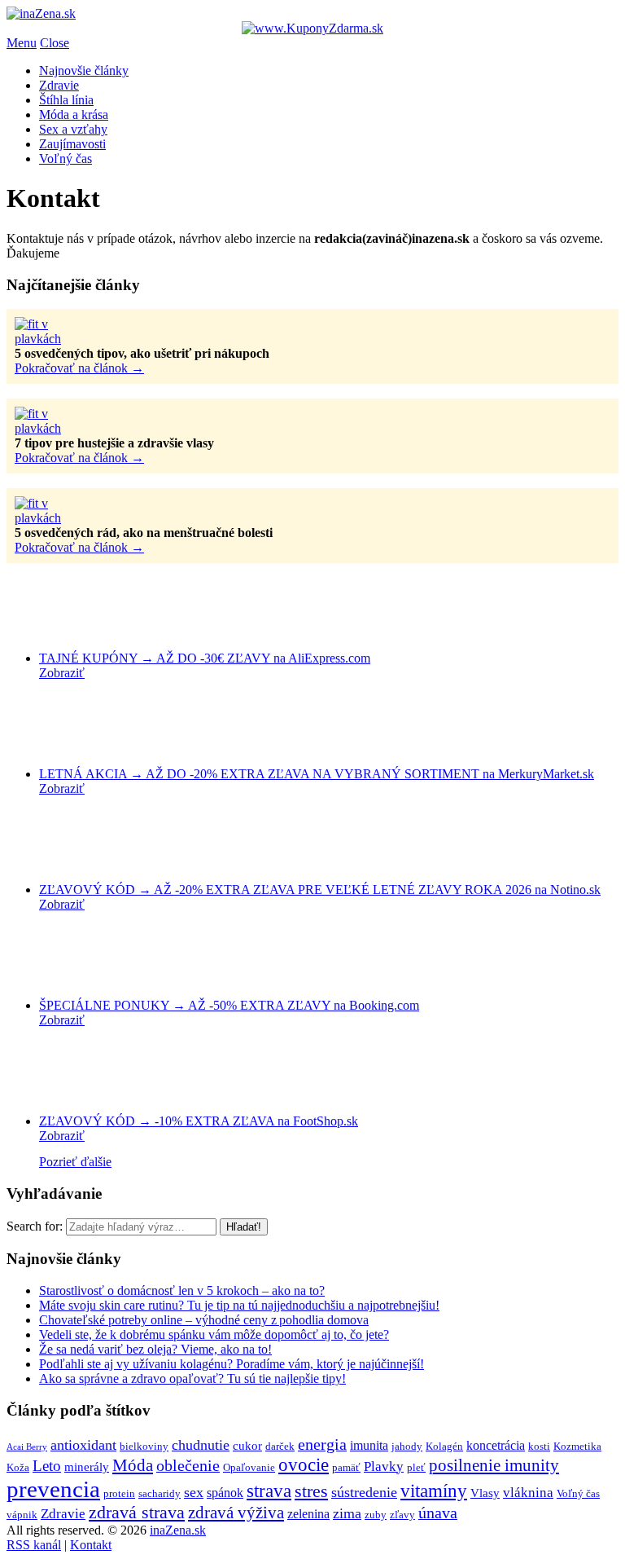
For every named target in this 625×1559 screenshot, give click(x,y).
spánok (225, 1492)
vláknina (528, 1492)
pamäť (346, 1467)
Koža (18, 1467)
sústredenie (364, 1492)
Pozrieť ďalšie (75, 1162)
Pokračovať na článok (79, 368)
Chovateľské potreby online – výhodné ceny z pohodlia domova (204, 1320)
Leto (47, 1465)
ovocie (303, 1464)
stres (311, 1491)
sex (193, 1492)
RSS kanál (34, 1545)
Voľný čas (65, 158)
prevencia (53, 1489)
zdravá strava (137, 1512)
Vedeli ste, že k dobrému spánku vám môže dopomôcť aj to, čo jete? (214, 1334)
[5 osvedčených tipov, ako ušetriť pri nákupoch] (55, 339)
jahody (406, 1446)
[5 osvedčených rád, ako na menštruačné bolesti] (55, 518)
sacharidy (159, 1493)
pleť (416, 1467)
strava (269, 1491)
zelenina (308, 1514)
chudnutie (200, 1445)
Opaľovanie (249, 1467)
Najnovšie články (84, 70)
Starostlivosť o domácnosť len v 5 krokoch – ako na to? (182, 1290)
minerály (86, 1466)
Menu (22, 43)
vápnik (22, 1514)
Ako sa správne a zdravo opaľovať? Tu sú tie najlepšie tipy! (192, 1378)
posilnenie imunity (494, 1465)
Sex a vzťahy (73, 129)
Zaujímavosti (72, 144)
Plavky (384, 1466)
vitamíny (433, 1491)
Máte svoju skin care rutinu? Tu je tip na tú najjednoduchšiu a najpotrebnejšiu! (239, 1305)
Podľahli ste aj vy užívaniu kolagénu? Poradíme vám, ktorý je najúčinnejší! (231, 1364)
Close (54, 43)
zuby (376, 1514)
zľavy (402, 1514)
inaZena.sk (178, 1530)
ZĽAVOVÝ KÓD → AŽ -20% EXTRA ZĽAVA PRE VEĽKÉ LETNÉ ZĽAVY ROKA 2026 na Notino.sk (320, 889)
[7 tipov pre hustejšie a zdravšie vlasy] (55, 428)
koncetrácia (495, 1445)
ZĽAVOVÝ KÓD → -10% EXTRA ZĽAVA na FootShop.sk (198, 1121)
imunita (369, 1445)
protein (119, 1493)
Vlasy (485, 1493)
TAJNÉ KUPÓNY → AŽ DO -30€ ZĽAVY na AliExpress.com (204, 658)
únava (437, 1513)
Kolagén (444, 1446)
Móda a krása (73, 114)
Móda (132, 1465)
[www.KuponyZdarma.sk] (312, 28)
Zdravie (59, 85)
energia (322, 1444)
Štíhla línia (66, 100)
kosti (539, 1446)
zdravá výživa (236, 1513)
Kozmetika (577, 1446)
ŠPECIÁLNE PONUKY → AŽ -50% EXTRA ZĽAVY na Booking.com (229, 1005)
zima (347, 1513)
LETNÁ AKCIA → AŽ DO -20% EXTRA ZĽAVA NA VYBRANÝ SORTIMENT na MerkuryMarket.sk (316, 774)
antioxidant (83, 1445)
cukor (247, 1445)
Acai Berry (27, 1446)
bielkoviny (144, 1446)
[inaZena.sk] (41, 13)
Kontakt (90, 1545)
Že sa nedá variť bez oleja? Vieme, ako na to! (155, 1349)
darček (280, 1446)
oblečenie (188, 1465)
